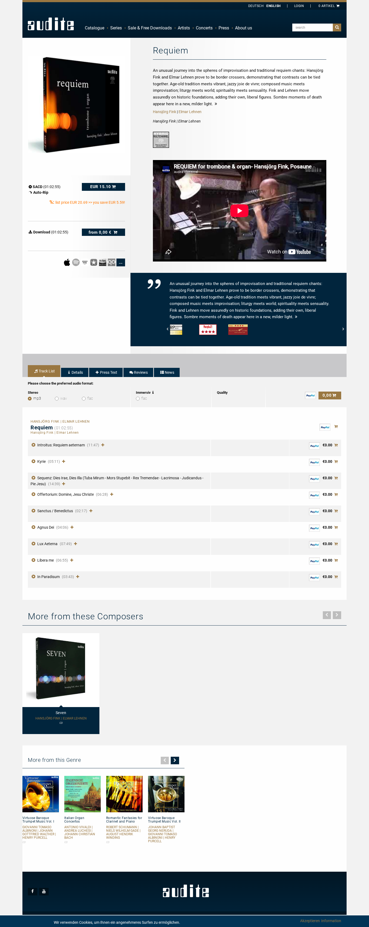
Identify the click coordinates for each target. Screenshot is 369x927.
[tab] (44, 371)
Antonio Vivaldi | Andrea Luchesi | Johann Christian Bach (79, 833)
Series (116, 27)
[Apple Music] (67, 262)
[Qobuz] (112, 262)
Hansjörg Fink (164, 112)
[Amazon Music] (85, 262)
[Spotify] (76, 262)
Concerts (204, 27)
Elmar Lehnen (190, 112)
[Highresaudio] (103, 262)
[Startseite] (51, 23)
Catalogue (94, 27)
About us (243, 27)
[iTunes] (94, 262)
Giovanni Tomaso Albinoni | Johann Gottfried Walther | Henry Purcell (39, 833)
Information (331, 921)
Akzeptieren (310, 921)
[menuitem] (94, 28)
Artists (184, 27)
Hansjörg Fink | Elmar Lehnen (61, 718)
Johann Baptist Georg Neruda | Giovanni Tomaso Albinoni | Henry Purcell (162, 834)
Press (224, 27)
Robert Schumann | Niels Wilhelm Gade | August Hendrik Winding (123, 833)
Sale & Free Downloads (150, 27)
